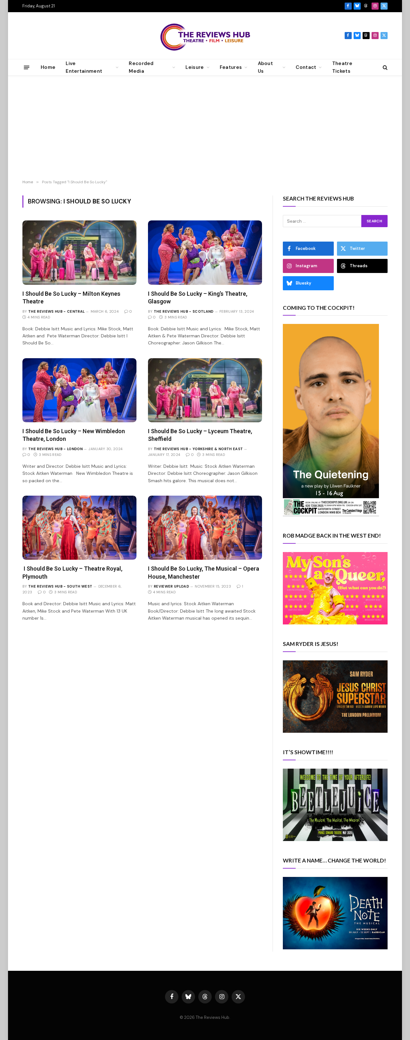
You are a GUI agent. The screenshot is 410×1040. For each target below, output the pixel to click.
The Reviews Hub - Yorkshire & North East (198, 449)
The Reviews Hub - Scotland (184, 311)
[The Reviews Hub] (205, 35)
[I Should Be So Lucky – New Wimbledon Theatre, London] (79, 390)
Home (48, 67)
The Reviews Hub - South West (60, 586)
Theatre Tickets (342, 67)
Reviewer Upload (171, 586)
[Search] (384, 67)
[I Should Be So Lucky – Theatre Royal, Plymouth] (79, 528)
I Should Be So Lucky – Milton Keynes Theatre (71, 297)
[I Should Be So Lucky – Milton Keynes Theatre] (79, 252)
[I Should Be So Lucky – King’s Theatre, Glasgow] (205, 252)
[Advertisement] (205, 128)
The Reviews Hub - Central (56, 311)
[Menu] (26, 67)
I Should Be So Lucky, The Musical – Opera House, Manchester (203, 572)
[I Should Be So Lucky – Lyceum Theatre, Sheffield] (205, 390)
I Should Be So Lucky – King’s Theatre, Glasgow (197, 297)
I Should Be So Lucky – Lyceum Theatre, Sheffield (200, 435)
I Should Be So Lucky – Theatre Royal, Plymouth (72, 572)
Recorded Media (141, 67)
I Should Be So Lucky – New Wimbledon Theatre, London (73, 435)
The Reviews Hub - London (55, 449)
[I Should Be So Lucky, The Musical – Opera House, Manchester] (205, 528)
